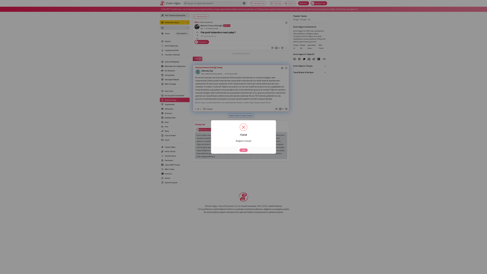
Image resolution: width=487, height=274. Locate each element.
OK (243, 150)
